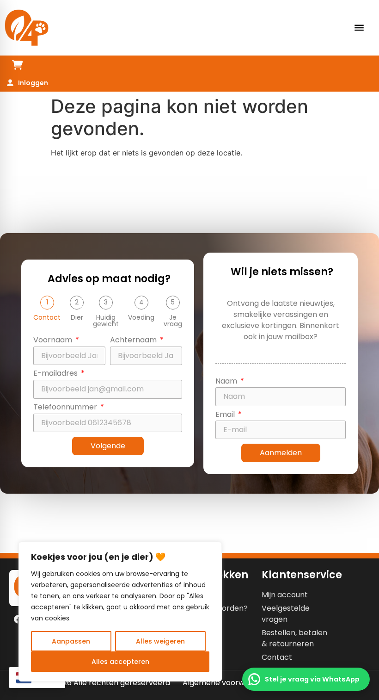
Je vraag (173, 320)
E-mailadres (56, 374)
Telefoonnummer (66, 407)
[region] (120, 611)
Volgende (108, 445)
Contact (47, 317)
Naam (227, 382)
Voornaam (53, 340)
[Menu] (359, 27)
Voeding (141, 317)
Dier (77, 317)
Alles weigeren (160, 641)
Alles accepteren (120, 661)
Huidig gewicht (106, 320)
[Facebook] (18, 619)
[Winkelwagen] (17, 65)
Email (226, 415)
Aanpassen (71, 641)
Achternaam (134, 340)
